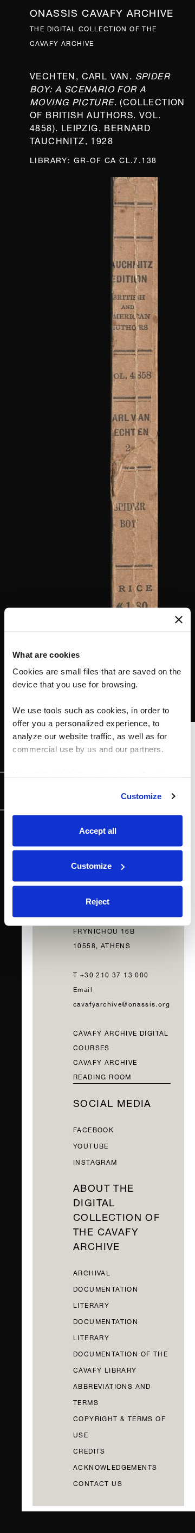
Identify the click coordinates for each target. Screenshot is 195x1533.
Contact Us (97, 1482)
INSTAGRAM (95, 1161)
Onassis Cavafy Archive (102, 12)
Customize (141, 796)
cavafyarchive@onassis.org (121, 1003)
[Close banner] (179, 619)
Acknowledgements (115, 1466)
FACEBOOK (93, 1129)
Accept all (97, 830)
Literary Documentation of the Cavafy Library (120, 1353)
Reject (97, 901)
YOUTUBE (91, 1145)
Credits (89, 1450)
